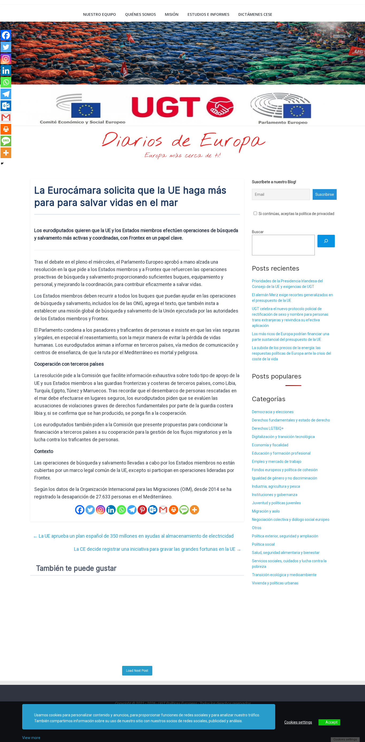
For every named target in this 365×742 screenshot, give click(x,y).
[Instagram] (100, 509)
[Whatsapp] (121, 509)
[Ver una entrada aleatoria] (329, 14)
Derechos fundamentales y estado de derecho (291, 420)
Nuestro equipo (99, 14)
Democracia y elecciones (273, 412)
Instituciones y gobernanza (274, 495)
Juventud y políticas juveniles (276, 503)
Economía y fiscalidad (270, 445)
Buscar (258, 232)
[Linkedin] (111, 509)
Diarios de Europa (182, 141)
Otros (256, 528)
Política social (263, 544)
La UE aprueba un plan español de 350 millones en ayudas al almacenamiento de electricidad (133, 536)
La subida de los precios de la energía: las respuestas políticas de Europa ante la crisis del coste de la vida (291, 353)
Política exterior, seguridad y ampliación (285, 536)
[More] (194, 509)
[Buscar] (326, 241)
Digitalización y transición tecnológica (283, 437)
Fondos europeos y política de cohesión (285, 470)
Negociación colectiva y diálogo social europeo (290, 519)
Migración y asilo (266, 511)
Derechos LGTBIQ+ (268, 428)
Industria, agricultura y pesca (276, 486)
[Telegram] (132, 509)
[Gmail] (163, 509)
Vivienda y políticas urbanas (275, 583)
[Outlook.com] (152, 509)
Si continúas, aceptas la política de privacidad (296, 214)
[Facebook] (79, 509)
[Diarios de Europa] (37, 15)
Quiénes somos (140, 14)
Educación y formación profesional (281, 453)
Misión (171, 14)
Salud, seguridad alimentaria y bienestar (286, 552)
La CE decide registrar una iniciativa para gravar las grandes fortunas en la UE (157, 549)
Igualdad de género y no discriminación (284, 478)
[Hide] (2, 163)
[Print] (173, 509)
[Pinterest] (142, 509)
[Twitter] (90, 509)
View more (31, 738)
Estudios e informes (208, 14)
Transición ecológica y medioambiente (284, 575)
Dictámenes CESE (255, 14)
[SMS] (184, 509)
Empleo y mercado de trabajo (276, 461)
